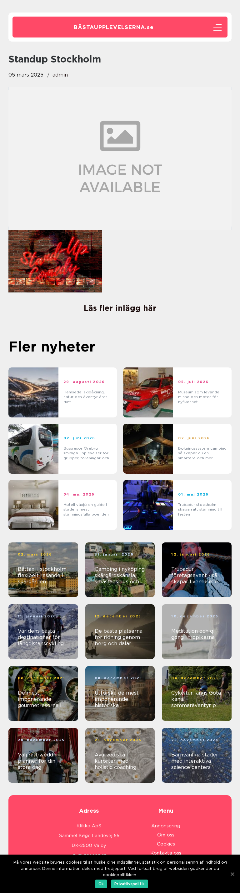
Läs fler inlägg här (120, 308)
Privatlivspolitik (129, 883)
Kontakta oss (165, 853)
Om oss (165, 835)
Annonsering (165, 826)
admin (60, 75)
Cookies (166, 844)
